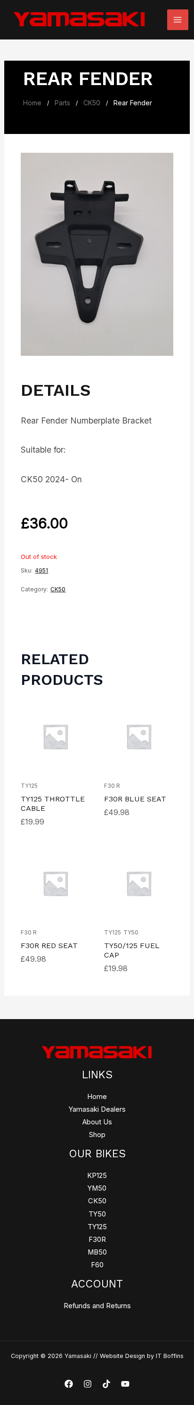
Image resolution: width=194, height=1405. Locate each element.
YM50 (97, 1188)
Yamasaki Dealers (97, 1109)
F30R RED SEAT (49, 945)
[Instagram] (87, 1384)
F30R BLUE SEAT (135, 798)
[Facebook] (69, 1384)
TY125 (29, 785)
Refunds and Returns (97, 1306)
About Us (97, 1122)
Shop (97, 1134)
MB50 (97, 1252)
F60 (97, 1265)
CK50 (91, 103)
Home (32, 103)
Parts (62, 103)
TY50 (130, 932)
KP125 (97, 1175)
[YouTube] (125, 1384)
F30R (97, 1239)
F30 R (112, 785)
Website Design (122, 1355)
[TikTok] (106, 1384)
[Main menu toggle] (177, 19)
